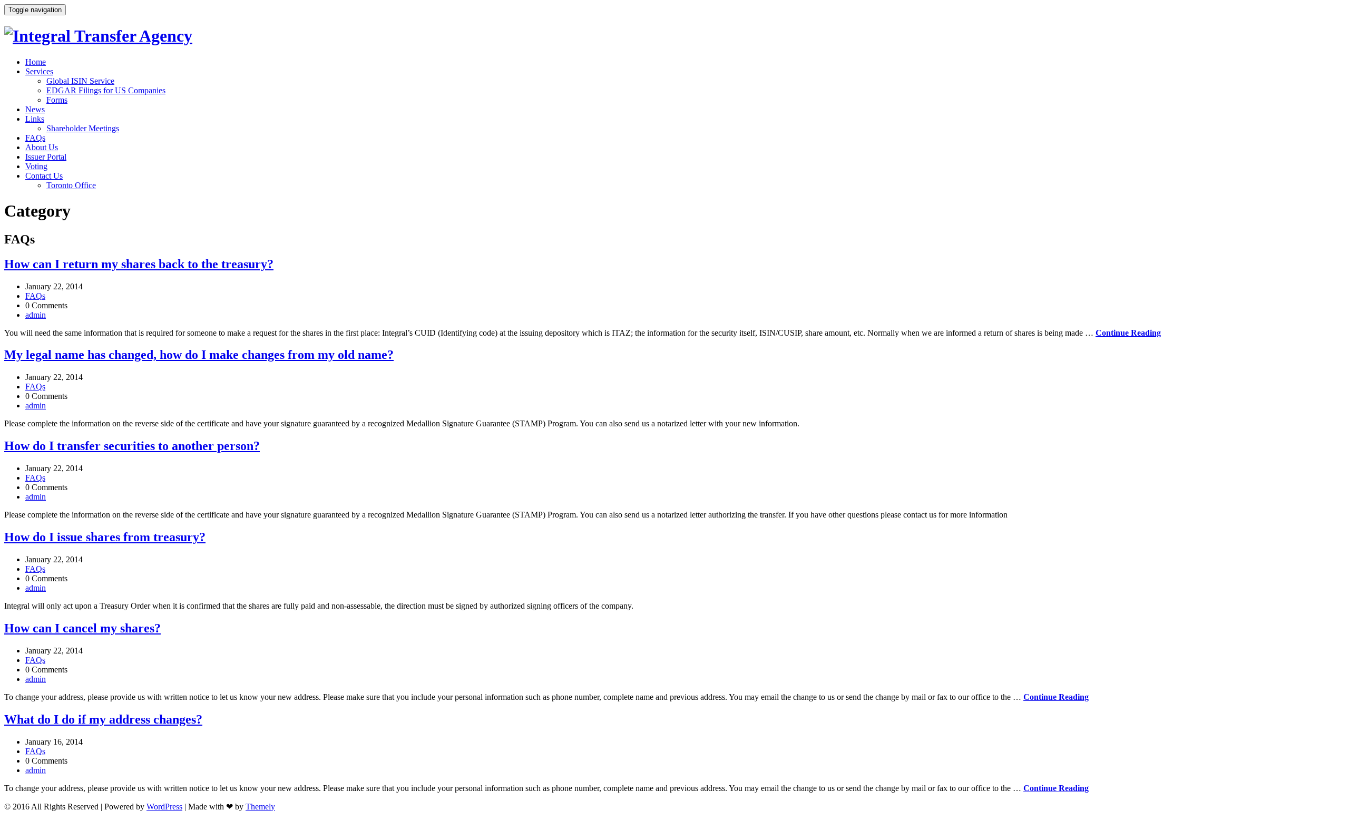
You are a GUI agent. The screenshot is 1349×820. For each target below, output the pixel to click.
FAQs (35, 137)
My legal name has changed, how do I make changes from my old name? (199, 355)
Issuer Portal (45, 156)
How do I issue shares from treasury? (105, 537)
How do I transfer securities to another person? (132, 446)
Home (35, 61)
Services (39, 71)
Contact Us (44, 175)
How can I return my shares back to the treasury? (138, 264)
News (35, 109)
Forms (56, 99)
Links (34, 118)
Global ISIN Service (80, 80)
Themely (260, 806)
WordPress (164, 806)
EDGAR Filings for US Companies (105, 90)
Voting (36, 166)
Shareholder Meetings (82, 128)
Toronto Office (71, 185)
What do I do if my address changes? (103, 719)
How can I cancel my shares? (82, 628)
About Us (41, 147)
